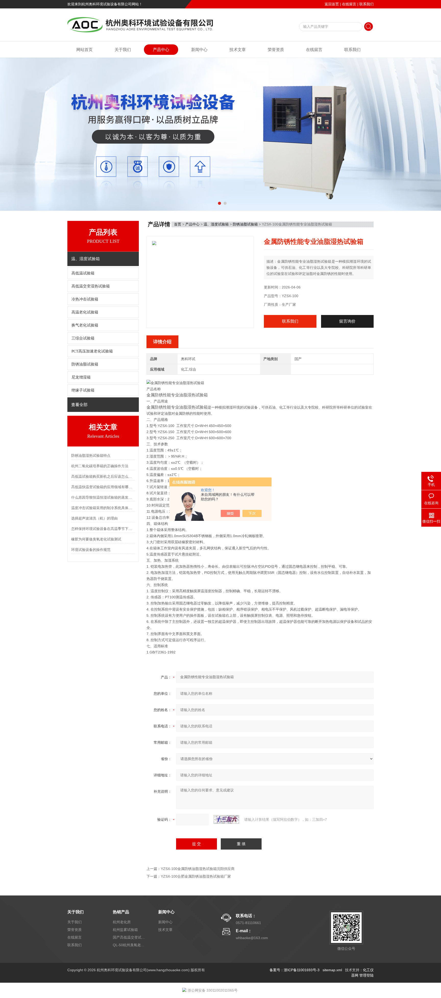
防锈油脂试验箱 (84, 364)
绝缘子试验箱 (82, 390)
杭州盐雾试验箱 (125, 930)
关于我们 (123, 49)
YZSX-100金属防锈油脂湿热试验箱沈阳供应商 (198, 869)
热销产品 (121, 912)
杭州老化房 (122, 922)
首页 (177, 224)
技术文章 (237, 49)
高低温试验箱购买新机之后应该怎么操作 (103, 476)
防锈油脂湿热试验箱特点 (91, 455)
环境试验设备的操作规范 (91, 550)
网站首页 (84, 49)
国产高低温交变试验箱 (129, 937)
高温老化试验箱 (84, 312)
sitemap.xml (332, 970)
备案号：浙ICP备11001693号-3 (295, 970)
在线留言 (349, 4)
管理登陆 (366, 975)
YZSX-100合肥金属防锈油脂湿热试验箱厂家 (196, 876)
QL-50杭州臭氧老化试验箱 (129, 945)
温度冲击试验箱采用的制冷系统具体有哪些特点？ (103, 508)
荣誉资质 (276, 49)
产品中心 (161, 49)
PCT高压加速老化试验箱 (92, 351)
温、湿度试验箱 (216, 224)
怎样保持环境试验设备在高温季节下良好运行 (103, 529)
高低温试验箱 (82, 273)
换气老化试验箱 (84, 325)
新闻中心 (199, 49)
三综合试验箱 (82, 338)
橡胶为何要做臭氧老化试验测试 (96, 539)
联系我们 (366, 4)
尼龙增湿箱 (81, 377)
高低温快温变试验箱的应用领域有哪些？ (103, 487)
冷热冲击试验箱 (84, 299)
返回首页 (332, 4)
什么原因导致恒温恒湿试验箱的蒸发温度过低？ (103, 497)
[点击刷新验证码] (226, 819)
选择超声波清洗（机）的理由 (94, 518)
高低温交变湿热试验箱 (90, 286)
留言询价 (347, 321)
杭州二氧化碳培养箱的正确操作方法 (99, 466)
